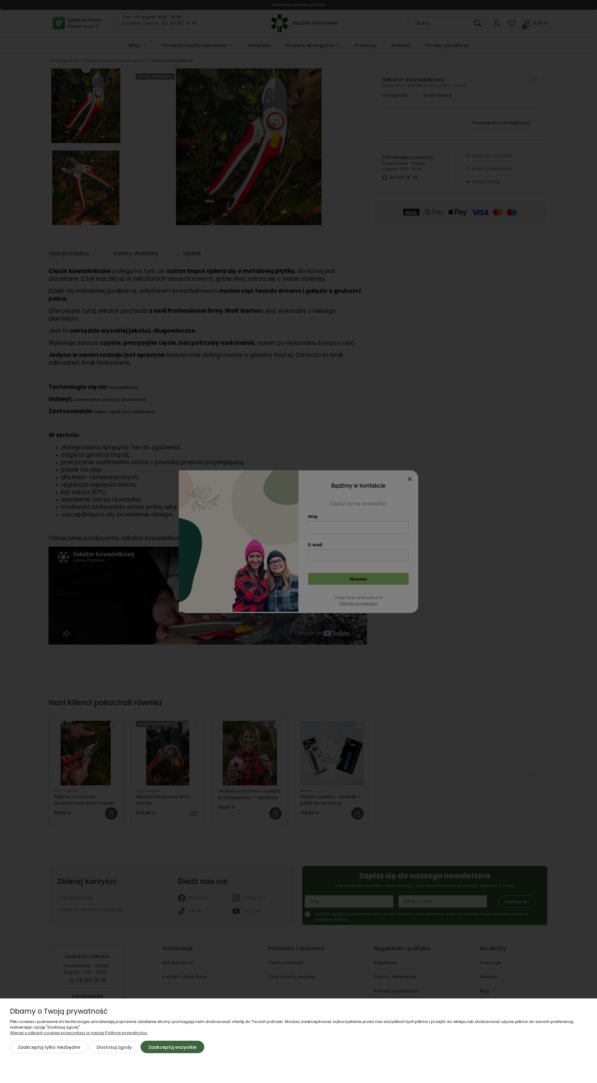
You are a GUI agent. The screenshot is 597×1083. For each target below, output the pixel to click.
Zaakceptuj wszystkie (172, 1047)
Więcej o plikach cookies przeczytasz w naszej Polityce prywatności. (79, 1033)
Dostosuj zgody (114, 1047)
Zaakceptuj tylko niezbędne (49, 1047)
